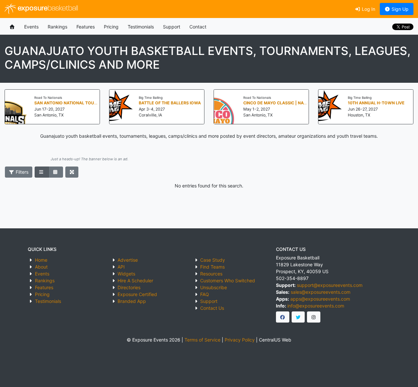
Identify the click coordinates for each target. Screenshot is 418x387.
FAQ (204, 294)
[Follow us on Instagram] (313, 317)
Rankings (57, 26)
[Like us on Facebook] (282, 317)
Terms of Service (202, 340)
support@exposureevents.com (329, 285)
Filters (21, 172)
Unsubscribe (213, 287)
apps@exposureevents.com (320, 299)
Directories (129, 287)
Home (41, 260)
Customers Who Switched (227, 280)
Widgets (126, 273)
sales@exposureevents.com (320, 292)
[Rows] (42, 172)
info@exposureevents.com (315, 305)
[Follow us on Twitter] (298, 317)
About (41, 267)
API (121, 267)
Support (171, 26)
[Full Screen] (72, 172)
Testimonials (141, 26)
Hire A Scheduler (135, 280)
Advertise (128, 260)
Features (85, 26)
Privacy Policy (240, 340)
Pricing (111, 26)
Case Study (212, 260)
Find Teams (212, 267)
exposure (47, 8)
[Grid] (56, 172)
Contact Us (212, 308)
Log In (368, 9)
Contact (197, 26)
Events (31, 26)
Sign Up (399, 9)
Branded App (132, 301)
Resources (211, 273)
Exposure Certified (137, 294)
